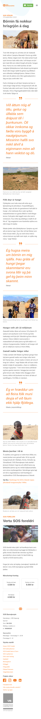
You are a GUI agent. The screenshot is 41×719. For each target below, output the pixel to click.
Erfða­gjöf (5, 664)
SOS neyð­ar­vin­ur (8, 654)
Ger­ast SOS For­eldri (9, 646)
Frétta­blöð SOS (7, 684)
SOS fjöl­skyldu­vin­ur (8, 649)
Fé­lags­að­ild (6, 667)
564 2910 (9, 623)
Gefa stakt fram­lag (8, 656)
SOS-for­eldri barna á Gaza (10, 651)
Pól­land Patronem (8, 669)
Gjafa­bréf (5, 659)
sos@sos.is (11, 626)
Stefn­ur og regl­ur (8, 690)
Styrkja (29, 5)
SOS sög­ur (8, 15)
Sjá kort (5, 621)
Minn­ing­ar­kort (7, 661)
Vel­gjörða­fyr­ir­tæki (8, 672)
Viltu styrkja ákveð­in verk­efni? (11, 687)
